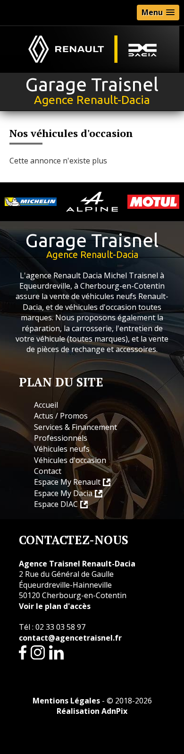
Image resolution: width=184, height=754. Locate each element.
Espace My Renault (67, 482)
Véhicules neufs (62, 449)
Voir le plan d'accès (55, 606)
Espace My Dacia (63, 493)
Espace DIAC (56, 504)
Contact (47, 471)
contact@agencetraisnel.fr (70, 638)
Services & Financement (75, 427)
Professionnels (60, 438)
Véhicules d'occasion (70, 460)
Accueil (46, 405)
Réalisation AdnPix (92, 711)
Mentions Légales (66, 700)
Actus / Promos (61, 416)
